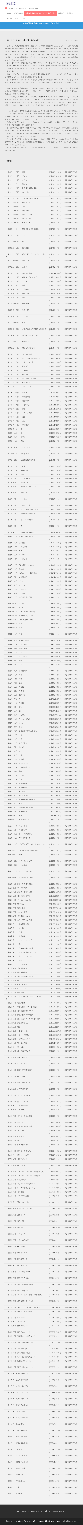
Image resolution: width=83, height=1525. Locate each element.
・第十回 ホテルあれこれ (16, 1437)
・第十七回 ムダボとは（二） (17, 1392)
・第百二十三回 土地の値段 (16, 865)
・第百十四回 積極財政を (15, 908)
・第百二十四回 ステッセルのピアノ (19, 861)
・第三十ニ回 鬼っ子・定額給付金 (19, 1311)
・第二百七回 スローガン (17, 493)
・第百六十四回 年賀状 (15, 691)
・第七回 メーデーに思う (16, 1455)
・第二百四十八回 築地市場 (17, 293)
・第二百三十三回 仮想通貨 (17, 374)
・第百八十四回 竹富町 (15, 603)
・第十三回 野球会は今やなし (17, 1418)
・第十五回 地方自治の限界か (17, 1405)
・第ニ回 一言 (12, 1487)
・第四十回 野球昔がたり (16, 1265)
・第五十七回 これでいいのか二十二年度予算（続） (25, 1171)
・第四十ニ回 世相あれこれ (16, 1253)
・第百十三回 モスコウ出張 (16, 912)
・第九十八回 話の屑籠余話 (16, 972)
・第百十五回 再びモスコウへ (17, 904)
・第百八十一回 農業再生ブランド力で (20, 615)
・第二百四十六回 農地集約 (17, 303)
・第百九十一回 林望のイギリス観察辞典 (21, 573)
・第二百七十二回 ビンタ (16, 176)
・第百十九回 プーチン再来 (16, 888)
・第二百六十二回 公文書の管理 (19, 218)
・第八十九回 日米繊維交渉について (20, 1011)
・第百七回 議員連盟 (15, 936)
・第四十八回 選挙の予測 (15, 1215)
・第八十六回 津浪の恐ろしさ (17, 1023)
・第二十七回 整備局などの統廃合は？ (20, 1336)
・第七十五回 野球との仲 (15, 1076)
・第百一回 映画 (14, 960)
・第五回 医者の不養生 (15, 1468)
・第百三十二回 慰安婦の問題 (17, 819)
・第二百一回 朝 (14, 526)
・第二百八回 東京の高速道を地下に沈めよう (24, 486)
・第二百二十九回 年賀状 (16, 393)
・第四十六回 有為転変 (15, 1227)
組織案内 (61, 13)
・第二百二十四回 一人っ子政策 (19, 413)
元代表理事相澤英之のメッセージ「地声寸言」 (40, 13)
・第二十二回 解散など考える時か (19, 1361)
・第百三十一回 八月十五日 (16, 826)
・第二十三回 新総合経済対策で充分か (20, 1357)
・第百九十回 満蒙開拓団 (16, 577)
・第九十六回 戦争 (13, 980)
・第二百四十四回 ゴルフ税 (17, 316)
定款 (16, 18)
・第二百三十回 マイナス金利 (19, 386)
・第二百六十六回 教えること (18, 202)
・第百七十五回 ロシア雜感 (16, 644)
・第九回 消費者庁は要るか (17, 1443)
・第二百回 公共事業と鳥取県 (20, 532)
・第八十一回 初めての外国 (16, 1043)
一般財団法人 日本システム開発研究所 (22, 8)
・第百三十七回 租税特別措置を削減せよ (21, 799)
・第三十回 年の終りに (16, 1322)
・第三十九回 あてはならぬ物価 (18, 1272)
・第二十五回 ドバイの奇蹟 (16, 1349)
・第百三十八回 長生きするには (18, 795)
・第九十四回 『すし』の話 (16, 988)
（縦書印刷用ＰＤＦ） (71, 172)
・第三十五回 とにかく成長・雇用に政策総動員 (24, 1295)
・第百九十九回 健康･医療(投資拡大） (20, 536)
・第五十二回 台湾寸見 (15, 1192)
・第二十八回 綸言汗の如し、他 (18, 1332)
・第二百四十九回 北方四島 (17, 289)
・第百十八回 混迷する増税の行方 (19, 892)
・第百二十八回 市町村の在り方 (18, 838)
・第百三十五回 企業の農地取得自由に (20, 807)
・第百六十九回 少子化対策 (16, 671)
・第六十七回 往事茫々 (15, 1122)
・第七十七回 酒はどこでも (16, 1063)
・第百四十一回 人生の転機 (16, 783)
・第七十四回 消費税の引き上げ (18, 1082)
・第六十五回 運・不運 (15, 1130)
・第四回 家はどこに (15, 1474)
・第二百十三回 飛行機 (15, 466)
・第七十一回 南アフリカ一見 (17, 1101)
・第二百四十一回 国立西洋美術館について (23, 335)
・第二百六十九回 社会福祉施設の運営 (21, 188)
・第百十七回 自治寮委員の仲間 (18, 896)
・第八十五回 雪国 (13, 1027)
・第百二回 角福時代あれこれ (19, 956)
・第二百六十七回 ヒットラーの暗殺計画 (22, 198)
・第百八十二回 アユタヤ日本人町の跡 (20, 611)
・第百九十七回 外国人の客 (16, 547)
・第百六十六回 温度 (14, 683)
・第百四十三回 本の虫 (15, 775)
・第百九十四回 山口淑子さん (17, 559)
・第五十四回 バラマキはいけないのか (20, 1184)
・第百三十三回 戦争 (14, 815)
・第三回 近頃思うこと (15, 1481)
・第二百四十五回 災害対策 (17, 310)
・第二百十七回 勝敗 (15, 441)
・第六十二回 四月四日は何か (17, 1145)
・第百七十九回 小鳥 (14, 623)
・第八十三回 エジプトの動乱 (17, 1035)
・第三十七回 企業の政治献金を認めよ (20, 1284)
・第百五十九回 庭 (13, 711)
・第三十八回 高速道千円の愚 (17, 1278)
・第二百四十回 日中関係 (17, 341)
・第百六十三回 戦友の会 (15, 695)
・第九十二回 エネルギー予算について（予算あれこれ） (25, 997)
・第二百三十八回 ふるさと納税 (19, 354)
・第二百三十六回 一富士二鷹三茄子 (20, 362)
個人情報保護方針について (58, 1511)
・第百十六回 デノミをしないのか (19, 900)
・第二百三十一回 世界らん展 (18, 382)
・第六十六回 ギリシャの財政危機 (19, 1126)
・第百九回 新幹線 (15, 928)
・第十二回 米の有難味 (15, 1424)
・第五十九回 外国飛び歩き (16, 1159)
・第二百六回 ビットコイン (18, 499)
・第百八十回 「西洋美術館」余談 (19, 620)
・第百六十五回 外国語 (15, 687)
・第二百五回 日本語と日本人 (19, 505)
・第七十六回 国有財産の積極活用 (19, 1070)
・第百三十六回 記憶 (14, 803)
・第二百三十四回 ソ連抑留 (17, 370)
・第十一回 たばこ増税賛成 (16, 1430)
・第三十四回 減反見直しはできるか (20, 1301)
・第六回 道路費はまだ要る (17, 1462)
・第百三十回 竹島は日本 (16, 830)
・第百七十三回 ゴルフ (15, 652)
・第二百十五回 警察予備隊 (17, 453)
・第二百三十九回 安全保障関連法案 (20, 348)
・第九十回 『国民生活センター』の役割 (21, 1007)
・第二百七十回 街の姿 (16, 184)
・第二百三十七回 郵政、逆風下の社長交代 (23, 358)
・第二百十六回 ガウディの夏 (18, 447)
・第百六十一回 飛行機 (15, 703)
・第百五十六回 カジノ (15, 723)
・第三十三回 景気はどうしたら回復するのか (23, 1307)
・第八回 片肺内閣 (14, 1449)
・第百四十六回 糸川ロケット (17, 763)
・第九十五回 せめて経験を (16, 984)
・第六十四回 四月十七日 (15, 1136)
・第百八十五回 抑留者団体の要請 (19, 597)
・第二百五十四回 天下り (16, 267)
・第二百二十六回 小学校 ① (17, 405)
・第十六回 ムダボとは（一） (17, 1399)
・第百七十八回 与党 (14, 628)
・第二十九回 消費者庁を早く (17, 1326)
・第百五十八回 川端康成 (15, 715)
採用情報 (9, 18)
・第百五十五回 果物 (14, 727)
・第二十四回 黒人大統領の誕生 (18, 1353)
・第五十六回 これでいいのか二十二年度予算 (23, 1176)
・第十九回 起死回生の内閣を (17, 1380)
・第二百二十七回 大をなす (17, 401)
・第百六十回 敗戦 (14, 707)
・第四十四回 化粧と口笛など (17, 1240)
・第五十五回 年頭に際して (16, 1180)
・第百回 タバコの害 (16, 964)
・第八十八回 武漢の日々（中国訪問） (20, 1015)
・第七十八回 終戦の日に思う (17, 1057)
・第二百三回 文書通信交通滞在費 (20, 513)
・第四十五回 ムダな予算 (15, 1234)
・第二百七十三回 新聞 (15, 172)
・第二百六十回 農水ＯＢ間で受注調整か (23, 229)
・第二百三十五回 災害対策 (17, 366)
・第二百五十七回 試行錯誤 (17, 248)
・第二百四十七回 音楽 (15, 297)
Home (9, 13)
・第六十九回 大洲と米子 (15, 1109)
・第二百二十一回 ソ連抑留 (17, 425)
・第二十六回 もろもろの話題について (20, 1342)
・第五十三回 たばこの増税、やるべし (20, 1188)
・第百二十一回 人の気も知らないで (20, 877)
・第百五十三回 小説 (14, 735)
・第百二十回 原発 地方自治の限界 (20, 884)
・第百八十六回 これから (15, 593)
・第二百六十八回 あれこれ (17, 192)
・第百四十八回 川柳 (14, 755)
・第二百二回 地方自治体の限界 (20, 520)
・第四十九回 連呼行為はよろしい (19, 1208)
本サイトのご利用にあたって (31, 1511)
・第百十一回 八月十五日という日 (19, 920)
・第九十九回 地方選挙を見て (17, 968)
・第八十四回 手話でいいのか (17, 1031)
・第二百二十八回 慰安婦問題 (18, 397)
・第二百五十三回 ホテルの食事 (19, 273)
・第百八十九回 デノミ (15, 581)
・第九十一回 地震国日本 (15, 1003)
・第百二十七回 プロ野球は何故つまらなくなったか (25, 844)
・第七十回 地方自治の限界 (17, 1105)
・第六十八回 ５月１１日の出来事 (19, 1116)
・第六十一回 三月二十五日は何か (19, 1151)
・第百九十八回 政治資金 (15, 543)
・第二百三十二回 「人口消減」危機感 (21, 378)
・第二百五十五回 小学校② (17, 260)
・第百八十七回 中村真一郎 (16, 589)
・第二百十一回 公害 (15, 474)
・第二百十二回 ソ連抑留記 (17, 470)
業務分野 (70, 13)
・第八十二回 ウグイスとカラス (18, 1039)
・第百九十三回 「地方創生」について (20, 565)
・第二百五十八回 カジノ (16, 241)
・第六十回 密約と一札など (17, 1155)
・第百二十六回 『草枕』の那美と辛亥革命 (22, 850)
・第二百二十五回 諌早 (15, 409)
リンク (23, 18)
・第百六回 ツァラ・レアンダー (19, 940)
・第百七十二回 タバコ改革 (16, 656)
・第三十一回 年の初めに (15, 1318)
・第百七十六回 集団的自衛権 (17, 640)
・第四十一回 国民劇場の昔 (16, 1259)
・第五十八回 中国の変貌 (15, 1165)
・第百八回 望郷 (14, 932)
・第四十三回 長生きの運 (15, 1246)
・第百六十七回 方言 (14, 679)
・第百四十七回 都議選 (15, 759)
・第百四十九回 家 (13, 751)
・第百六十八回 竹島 (14, 675)
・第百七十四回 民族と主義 (16, 648)
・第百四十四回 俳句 (14, 771)
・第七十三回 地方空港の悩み (17, 1089)
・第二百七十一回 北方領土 (17, 180)
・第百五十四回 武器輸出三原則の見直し (21, 731)
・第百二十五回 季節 (14, 854)
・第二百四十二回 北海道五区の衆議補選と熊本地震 (26, 329)
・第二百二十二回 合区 (15, 421)
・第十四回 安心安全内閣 (15, 1411)
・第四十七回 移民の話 (15, 1221)
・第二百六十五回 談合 (15, 206)
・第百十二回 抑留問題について (18, 916)
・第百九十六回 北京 (14, 551)
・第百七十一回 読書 (14, 660)
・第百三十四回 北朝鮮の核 (16, 811)
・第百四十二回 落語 (14, 779)
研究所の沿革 (18, 13)
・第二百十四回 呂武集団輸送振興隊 (20, 460)
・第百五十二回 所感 (14, 739)
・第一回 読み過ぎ (14, 1493)
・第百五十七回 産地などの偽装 (18, 719)
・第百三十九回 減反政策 (15, 791)
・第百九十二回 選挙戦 (15, 569)
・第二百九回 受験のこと (17, 482)
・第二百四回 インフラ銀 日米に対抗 (22, 509)
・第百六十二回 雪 (13, 699)
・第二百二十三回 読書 (15, 417)
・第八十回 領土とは (15, 1047)
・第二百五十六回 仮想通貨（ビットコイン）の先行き (26, 255)
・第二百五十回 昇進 (15, 285)
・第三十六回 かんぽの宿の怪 (17, 1291)
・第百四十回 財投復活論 (16, 787)
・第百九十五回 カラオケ (15, 555)
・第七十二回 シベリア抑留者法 (18, 1095)
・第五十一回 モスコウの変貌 (17, 1196)
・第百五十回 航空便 (15, 747)
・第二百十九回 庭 (14, 433)
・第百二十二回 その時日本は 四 (19, 871)
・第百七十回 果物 (14, 664)
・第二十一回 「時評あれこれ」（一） (20, 1367)
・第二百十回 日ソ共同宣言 (18, 478)
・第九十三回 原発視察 (15, 992)
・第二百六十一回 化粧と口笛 (18, 222)
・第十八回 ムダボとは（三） (17, 1386)
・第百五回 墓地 (14, 944)
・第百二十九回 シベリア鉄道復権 (19, 834)
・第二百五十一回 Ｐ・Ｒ (16, 281)
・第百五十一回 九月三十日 (16, 743)
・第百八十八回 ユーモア (15, 585)
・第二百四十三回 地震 (15, 322)
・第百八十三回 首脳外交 (15, 607)
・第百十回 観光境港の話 (17, 924)
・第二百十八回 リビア (15, 437)
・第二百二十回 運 (14, 429)
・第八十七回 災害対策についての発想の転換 (23, 1019)
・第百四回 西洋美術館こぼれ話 (20, 948)
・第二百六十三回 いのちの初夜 (19, 214)
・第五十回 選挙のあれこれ (17, 1202)
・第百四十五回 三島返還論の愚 (18, 767)
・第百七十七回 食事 (14, 634)
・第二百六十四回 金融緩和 (17, 210)
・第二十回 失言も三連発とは (17, 1373)
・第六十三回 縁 (12, 1141)
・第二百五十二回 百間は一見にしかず (21, 277)
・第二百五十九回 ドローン (17, 235)
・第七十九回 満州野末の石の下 (18, 1051)
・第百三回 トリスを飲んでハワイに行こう (24, 952)
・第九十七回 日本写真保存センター (19, 976)
